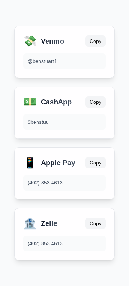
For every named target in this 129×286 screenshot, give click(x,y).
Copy (95, 41)
